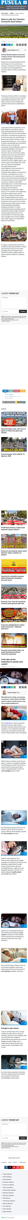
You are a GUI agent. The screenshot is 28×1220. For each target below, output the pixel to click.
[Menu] (25, 2)
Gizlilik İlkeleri (22, 1162)
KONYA (12, 13)
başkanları (8, 723)
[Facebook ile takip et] (25, 50)
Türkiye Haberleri (7, 1174)
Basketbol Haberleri (8, 1193)
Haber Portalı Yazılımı (9, 1217)
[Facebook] (2, 45)
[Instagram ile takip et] (18, 1167)
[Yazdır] (17, 45)
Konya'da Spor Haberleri (9, 1190)
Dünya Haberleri (7, 1209)
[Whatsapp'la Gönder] (12, 45)
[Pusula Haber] (11, 2)
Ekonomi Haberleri (8, 1203)
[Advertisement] (14, 274)
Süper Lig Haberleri (8, 1187)
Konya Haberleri (7, 1179)
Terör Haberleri (7, 1206)
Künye (9, 1162)
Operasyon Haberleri (8, 1195)
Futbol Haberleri (7, 1177)
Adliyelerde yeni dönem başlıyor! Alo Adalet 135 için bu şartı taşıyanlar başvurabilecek (16, 7)
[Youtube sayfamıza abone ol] (14, 1167)
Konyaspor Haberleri (8, 1182)
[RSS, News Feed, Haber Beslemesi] (22, 1167)
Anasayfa (5, 13)
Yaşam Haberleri (7, 1211)
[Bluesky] (7, 45)
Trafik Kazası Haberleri (9, 1201)
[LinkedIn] (9, 45)
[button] (20, 45)
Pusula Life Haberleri (8, 1185)
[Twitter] (5, 45)
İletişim (15, 1162)
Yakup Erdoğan (11, 692)
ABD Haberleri (6, 1198)
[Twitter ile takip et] (10, 1167)
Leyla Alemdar (11, 50)
